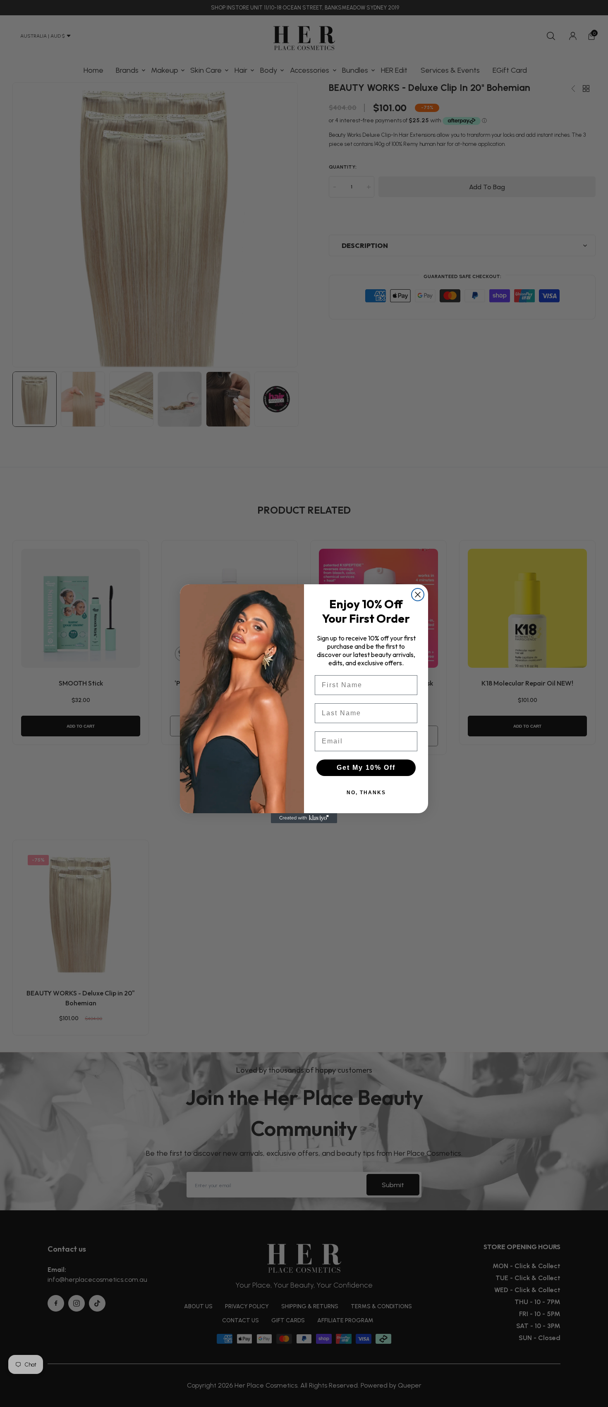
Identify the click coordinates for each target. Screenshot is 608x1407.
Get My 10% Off (366, 767)
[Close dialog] (418, 594)
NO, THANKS (366, 792)
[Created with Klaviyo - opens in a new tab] (304, 818)
